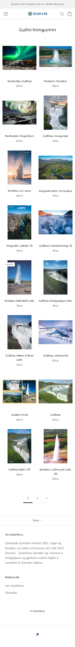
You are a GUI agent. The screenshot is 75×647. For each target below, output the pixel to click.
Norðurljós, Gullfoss (20, 81)
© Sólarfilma (37, 611)
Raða (36, 520)
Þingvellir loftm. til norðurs (55, 191)
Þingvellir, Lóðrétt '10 (19, 245)
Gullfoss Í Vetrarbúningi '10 (55, 245)
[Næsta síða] (47, 498)
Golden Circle (19, 414)
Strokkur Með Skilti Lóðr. (20, 300)
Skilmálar (11, 593)
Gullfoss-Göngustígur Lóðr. (55, 300)
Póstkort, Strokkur (55, 81)
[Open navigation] (6, 13)
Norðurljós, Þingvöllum (19, 136)
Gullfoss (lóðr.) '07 (19, 469)
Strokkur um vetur (19, 190)
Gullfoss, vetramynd (55, 355)
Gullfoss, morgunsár (55, 136)
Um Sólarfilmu (14, 586)
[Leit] (62, 14)
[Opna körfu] (69, 14)
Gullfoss (55, 414)
